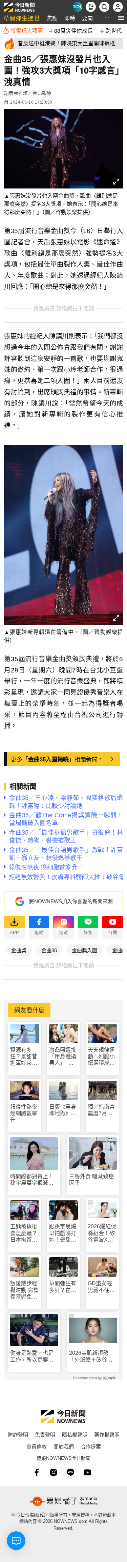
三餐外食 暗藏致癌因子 (91, 1179)
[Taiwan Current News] (77, 7)
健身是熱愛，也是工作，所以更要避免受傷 (32, 1356)
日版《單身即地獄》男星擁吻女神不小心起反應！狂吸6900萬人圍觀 (63, 1110)
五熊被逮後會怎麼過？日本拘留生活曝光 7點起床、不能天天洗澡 (23, 1233)
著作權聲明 (107, 1434)
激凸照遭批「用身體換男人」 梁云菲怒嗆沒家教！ (62, 1056)
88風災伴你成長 (73, 30)
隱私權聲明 (74, 1434)
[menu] (121, 18)
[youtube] (87, 1472)
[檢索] (104, 7)
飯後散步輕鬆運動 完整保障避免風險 (24, 1290)
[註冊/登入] (118, 7)
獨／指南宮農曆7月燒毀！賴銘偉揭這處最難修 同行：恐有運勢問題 (102, 1110)
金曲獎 (18, 950)
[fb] (36, 1472)
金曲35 (49, 950)
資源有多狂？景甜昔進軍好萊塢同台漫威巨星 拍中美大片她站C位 (23, 1056)
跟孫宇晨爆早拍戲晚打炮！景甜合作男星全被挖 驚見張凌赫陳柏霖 (62, 1233)
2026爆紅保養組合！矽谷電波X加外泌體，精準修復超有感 (102, 1233)
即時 (69, 18)
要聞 (87, 18)
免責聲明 (45, 1434)
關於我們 (64, 1446)
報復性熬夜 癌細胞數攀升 (23, 1113)
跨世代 (114, 30)
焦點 (52, 18)
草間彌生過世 (21, 18)
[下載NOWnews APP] (91, 7)
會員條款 (36, 1446)
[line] (70, 1472)
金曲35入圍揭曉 (48, 759)
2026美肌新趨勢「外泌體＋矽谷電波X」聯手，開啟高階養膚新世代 (92, 1356)
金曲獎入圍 (84, 950)
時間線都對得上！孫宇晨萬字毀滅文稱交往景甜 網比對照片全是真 (32, 1179)
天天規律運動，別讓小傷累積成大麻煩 (101, 1056)
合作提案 (91, 1446)
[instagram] (53, 1472)
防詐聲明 (18, 1434)
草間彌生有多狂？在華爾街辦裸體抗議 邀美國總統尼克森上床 (62, 1286)
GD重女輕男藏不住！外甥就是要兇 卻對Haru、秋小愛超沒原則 (102, 1286)
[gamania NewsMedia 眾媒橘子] (64, 1501)
